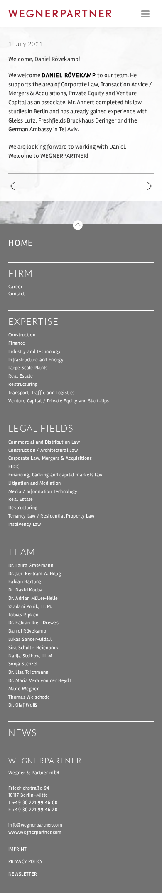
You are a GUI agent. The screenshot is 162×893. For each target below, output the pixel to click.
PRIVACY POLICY (25, 862)
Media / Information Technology (43, 491)
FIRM (20, 273)
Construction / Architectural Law (43, 450)
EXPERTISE (33, 321)
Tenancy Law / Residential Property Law (51, 516)
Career (15, 287)
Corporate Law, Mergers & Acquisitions (50, 458)
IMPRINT (17, 849)
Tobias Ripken (23, 615)
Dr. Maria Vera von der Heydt (39, 680)
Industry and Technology (34, 351)
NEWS (22, 732)
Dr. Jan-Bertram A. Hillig (34, 574)
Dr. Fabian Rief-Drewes (33, 623)
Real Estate (20, 376)
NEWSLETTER (22, 874)
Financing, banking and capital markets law (55, 475)
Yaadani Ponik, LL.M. (30, 607)
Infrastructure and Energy (36, 360)
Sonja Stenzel (22, 664)
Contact (16, 294)
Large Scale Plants (28, 368)
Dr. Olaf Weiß (22, 705)
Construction (21, 335)
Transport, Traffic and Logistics (41, 393)
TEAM (21, 551)
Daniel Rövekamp (27, 631)
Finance (16, 343)
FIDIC (14, 467)
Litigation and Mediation (34, 483)
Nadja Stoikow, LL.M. (30, 656)
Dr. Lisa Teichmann (28, 672)
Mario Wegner (23, 689)
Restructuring (22, 384)
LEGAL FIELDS (41, 428)
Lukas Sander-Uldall (30, 639)
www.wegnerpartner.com (35, 832)
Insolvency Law (24, 524)
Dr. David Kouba (25, 590)
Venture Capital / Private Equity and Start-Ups (58, 401)
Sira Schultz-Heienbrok (33, 648)
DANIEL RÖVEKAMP (69, 75)
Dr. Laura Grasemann (30, 565)
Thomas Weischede (29, 697)
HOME (20, 243)
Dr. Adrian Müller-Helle (33, 598)
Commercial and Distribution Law (44, 442)
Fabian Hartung (24, 582)
